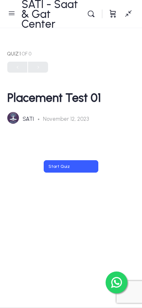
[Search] (93, 14)
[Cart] (113, 14)
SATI (29, 119)
